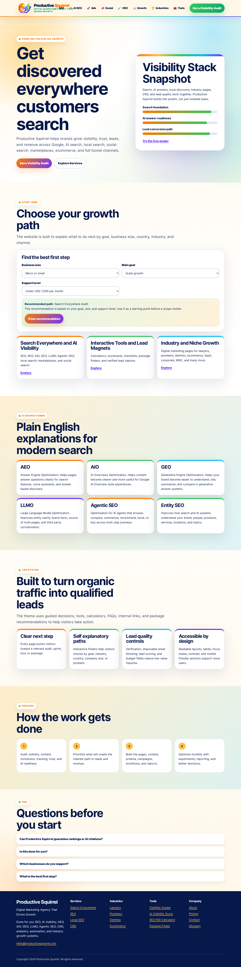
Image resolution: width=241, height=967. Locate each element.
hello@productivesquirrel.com (36, 943)
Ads (91, 8)
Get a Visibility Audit (207, 8)
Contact (194, 919)
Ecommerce (118, 926)
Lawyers (115, 907)
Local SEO (77, 919)
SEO (59, 8)
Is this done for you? (34, 851)
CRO (123, 8)
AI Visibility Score (161, 913)
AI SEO (75, 8)
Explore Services (70, 163)
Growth (140, 8)
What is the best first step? (38, 876)
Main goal (128, 265)
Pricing (193, 913)
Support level (31, 283)
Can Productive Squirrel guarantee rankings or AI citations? (61, 839)
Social (107, 8)
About (193, 907)
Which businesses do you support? (44, 864)
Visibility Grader (160, 907)
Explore (25, 372)
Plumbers (116, 913)
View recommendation (44, 319)
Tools (179, 8)
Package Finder (159, 926)
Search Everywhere (83, 907)
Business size (31, 265)
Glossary (195, 926)
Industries (160, 8)
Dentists (115, 919)
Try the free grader (156, 141)
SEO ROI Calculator (162, 919)
